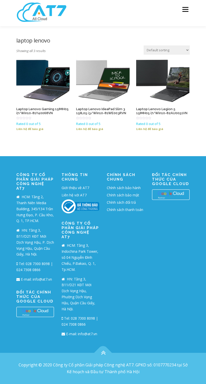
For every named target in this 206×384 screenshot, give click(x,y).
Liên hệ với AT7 (74, 195)
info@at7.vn (42, 279)
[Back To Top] (103, 353)
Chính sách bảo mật (123, 195)
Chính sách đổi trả (121, 202)
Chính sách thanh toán (125, 209)
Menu (185, 9)
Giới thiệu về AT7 (75, 187)
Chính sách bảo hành (124, 187)
